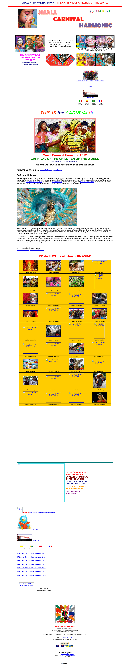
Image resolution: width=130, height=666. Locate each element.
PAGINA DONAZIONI (67, 637)
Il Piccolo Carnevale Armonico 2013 (31, 557)
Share (90, 86)
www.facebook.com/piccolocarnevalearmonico (42, 512)
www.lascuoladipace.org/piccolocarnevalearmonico (30, 250)
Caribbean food (57, 182)
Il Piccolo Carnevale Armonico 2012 (31, 560)
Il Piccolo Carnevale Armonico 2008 (31, 575)
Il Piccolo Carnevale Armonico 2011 (31, 564)
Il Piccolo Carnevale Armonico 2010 (31, 568)
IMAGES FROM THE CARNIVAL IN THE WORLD (90, 81)
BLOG (92, 97)
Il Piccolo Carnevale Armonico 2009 (31, 571)
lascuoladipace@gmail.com (51, 170)
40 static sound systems (34, 182)
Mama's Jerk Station (87, 182)
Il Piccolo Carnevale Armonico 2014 (31, 554)
